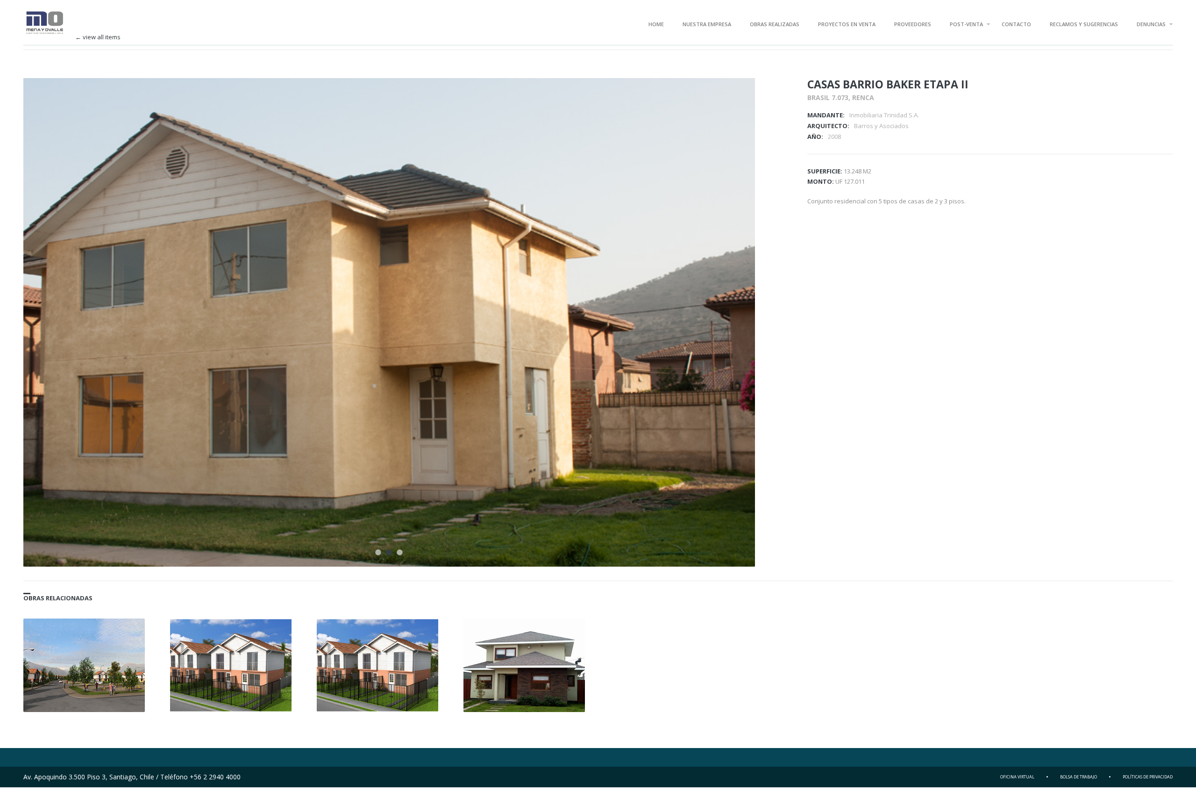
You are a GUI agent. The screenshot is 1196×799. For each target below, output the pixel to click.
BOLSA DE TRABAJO (1078, 777)
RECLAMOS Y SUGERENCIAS (1084, 24)
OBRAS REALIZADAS (774, 24)
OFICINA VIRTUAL (1017, 777)
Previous (719, 97)
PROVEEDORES (912, 24)
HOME (656, 24)
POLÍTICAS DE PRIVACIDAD (1148, 777)
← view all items (98, 37)
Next (735, 97)
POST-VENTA (966, 24)
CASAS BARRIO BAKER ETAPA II (887, 84)
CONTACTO (1016, 24)
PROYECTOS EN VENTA (847, 24)
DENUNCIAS (1151, 24)
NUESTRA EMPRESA (707, 24)
